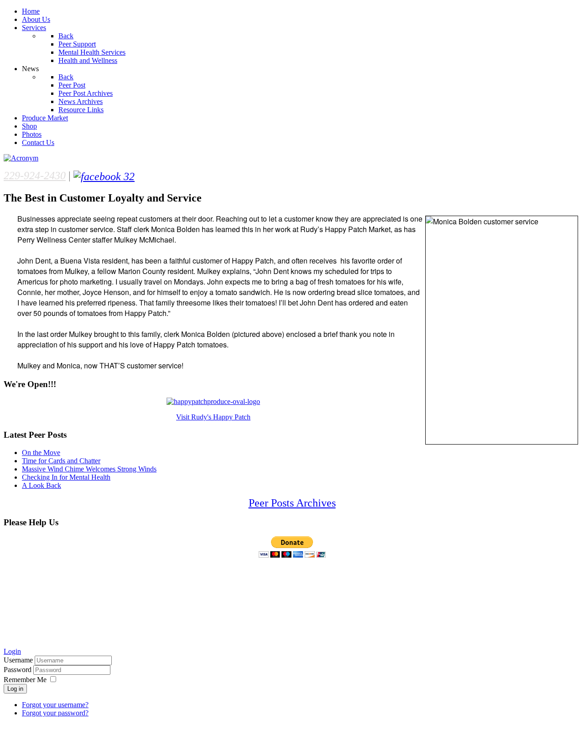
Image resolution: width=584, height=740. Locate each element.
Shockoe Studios (95, 728)
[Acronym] (21, 158)
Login (12, 651)
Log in (15, 688)
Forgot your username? (55, 705)
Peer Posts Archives (292, 503)
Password (18, 669)
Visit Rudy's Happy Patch (213, 417)
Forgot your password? (55, 713)
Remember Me (25, 679)
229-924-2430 (35, 175)
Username (18, 660)
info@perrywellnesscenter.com (114, 635)
